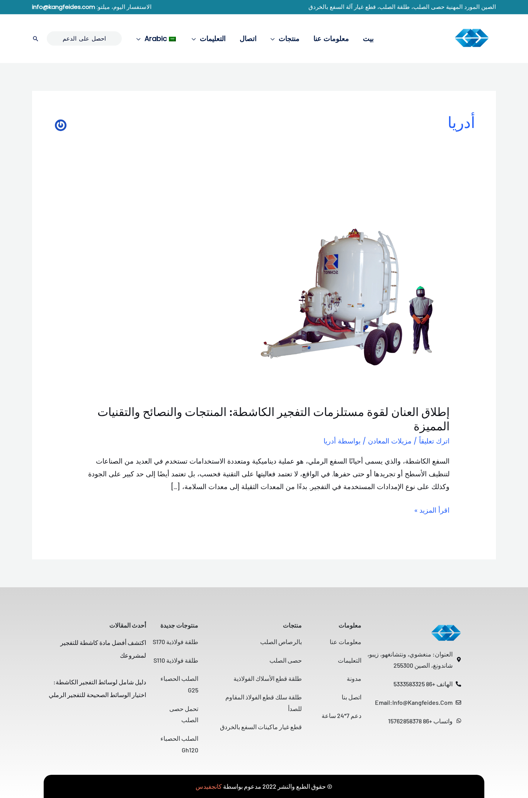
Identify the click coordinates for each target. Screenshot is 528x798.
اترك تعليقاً (434, 441)
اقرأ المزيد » (432, 509)
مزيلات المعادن (390, 441)
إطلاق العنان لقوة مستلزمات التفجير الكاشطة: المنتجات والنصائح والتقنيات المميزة (273, 419)
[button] (275, 38)
